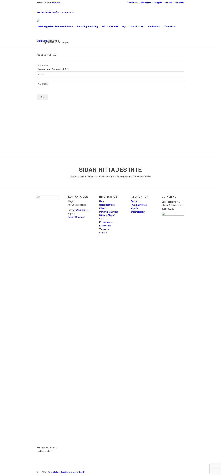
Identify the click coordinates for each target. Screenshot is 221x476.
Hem (101, 201)
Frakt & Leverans (139, 204)
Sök (42, 97)
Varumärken (146, 2)
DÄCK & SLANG (107, 215)
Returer (134, 201)
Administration (53, 471)
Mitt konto (179, 2)
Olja (101, 218)
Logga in (158, 2)
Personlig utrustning (108, 211)
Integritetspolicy (138, 211)
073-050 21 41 (55, 2)
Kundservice (132, 2)
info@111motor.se (76, 216)
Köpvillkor (135, 208)
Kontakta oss (105, 222)
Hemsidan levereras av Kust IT (73, 471)
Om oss (168, 2)
